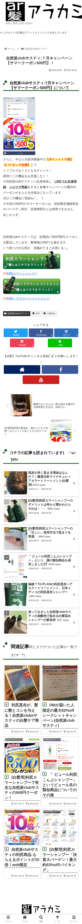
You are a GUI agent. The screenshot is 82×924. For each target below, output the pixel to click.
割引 (38, 313)
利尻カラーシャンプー (22, 273)
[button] (74, 548)
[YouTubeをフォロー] (41, 379)
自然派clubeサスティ (18, 313)
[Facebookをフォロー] (60, 369)
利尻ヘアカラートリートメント (28, 298)
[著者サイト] (22, 369)
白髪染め (51, 313)
